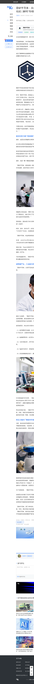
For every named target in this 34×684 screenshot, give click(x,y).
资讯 (11, 20)
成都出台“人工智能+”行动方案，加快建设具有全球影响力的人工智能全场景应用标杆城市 (24, 632)
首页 (11, 14)
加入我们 (27, 671)
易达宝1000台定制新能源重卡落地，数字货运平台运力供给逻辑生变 (24, 614)
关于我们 (27, 665)
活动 (11, 32)
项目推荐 (19, 522)
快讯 (11, 17)
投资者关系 (19, 671)
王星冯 (18, 15)
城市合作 (18, 662)
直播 (11, 23)
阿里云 (31, 679)
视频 (11, 26)
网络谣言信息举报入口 (22, 675)
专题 (11, 29)
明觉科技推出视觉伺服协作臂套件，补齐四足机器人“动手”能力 (24, 650)
